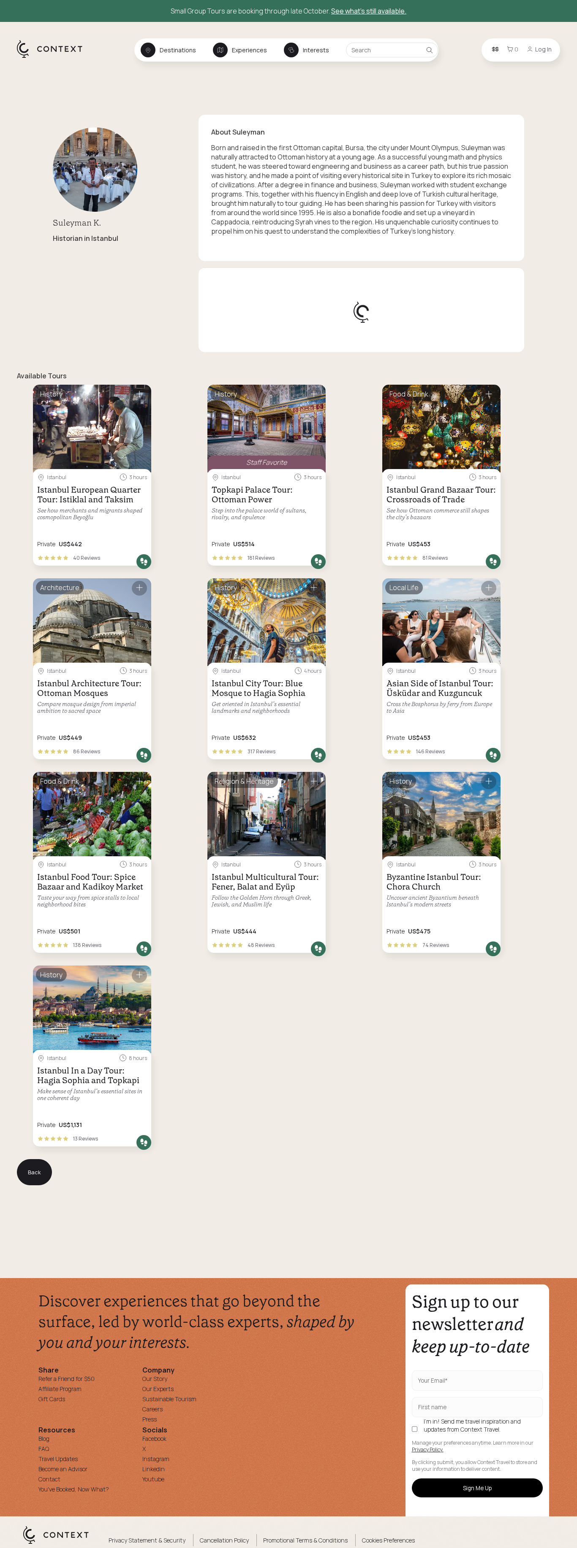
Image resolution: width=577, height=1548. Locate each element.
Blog (43, 1439)
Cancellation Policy (224, 1540)
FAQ (43, 1449)
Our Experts (158, 1389)
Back (34, 1172)
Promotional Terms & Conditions (305, 1540)
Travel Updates (58, 1459)
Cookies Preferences (388, 1540)
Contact (49, 1479)
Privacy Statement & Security (147, 1540)
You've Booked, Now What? (73, 1489)
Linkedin (153, 1469)
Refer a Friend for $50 (66, 1379)
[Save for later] (139, 394)
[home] (54, 57)
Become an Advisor (62, 1469)
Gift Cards (51, 1399)
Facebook (154, 1439)
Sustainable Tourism (169, 1399)
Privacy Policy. (428, 1449)
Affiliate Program (60, 1389)
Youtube (153, 1479)
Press (149, 1419)
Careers (152, 1409)
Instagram (155, 1459)
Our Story (154, 1379)
